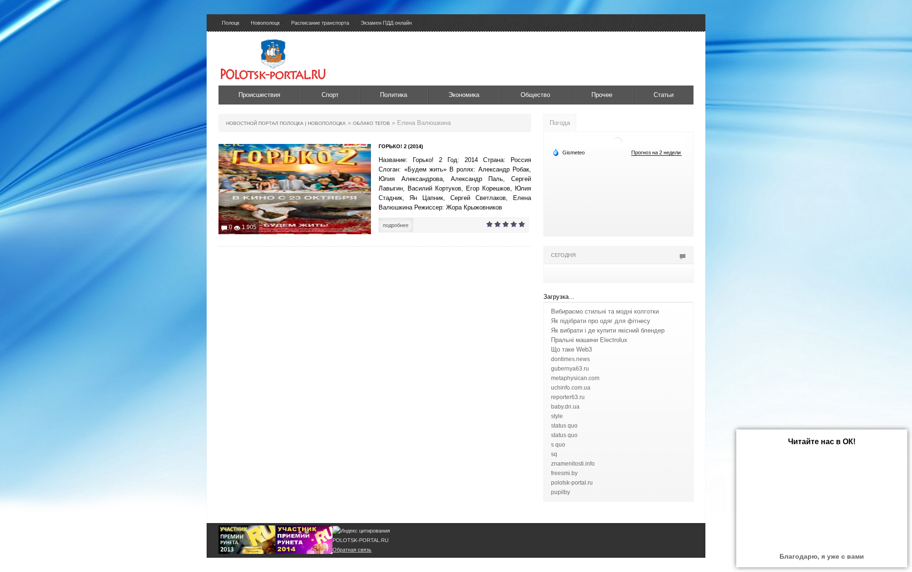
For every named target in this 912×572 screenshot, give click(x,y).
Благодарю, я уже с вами (821, 556)
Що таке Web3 (571, 349)
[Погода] (568, 152)
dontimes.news (570, 359)
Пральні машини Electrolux (589, 339)
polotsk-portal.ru (572, 482)
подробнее (395, 225)
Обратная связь (351, 550)
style (557, 416)
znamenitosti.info (573, 463)
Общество (535, 94)
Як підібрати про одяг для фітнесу (600, 320)
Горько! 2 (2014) (401, 146)
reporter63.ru (568, 397)
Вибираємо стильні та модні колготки (605, 311)
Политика (393, 94)
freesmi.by (564, 473)
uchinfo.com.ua (570, 387)
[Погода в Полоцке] (617, 141)
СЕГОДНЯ (563, 255)
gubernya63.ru (570, 368)
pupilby (560, 492)
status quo (564, 425)
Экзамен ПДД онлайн (386, 23)
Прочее (601, 94)
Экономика (463, 94)
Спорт (330, 94)
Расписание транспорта (320, 23)
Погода (560, 122)
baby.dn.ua (565, 406)
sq (554, 454)
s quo (558, 444)
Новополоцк (265, 23)
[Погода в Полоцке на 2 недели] (656, 153)
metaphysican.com (575, 378)
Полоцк (230, 23)
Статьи (664, 94)
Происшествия (259, 94)
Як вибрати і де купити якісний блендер (608, 330)
